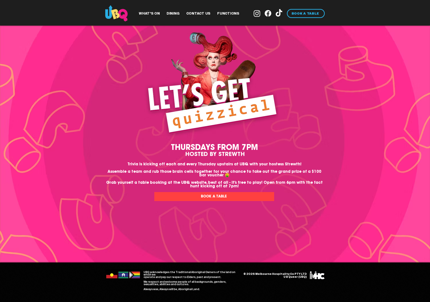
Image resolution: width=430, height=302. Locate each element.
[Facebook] (268, 13)
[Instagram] (257, 13)
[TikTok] (279, 13)
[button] (149, 13)
